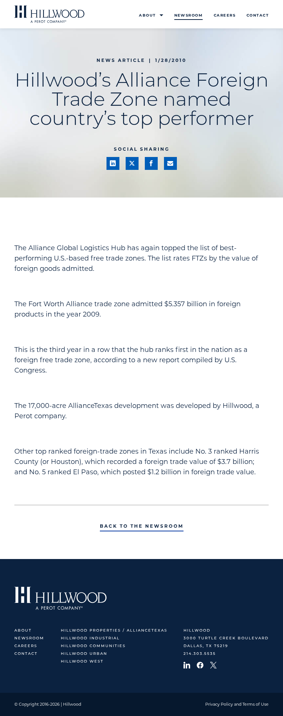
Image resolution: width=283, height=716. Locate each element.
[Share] (112, 163)
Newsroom (188, 15)
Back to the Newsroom (142, 526)
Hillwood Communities (93, 646)
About (147, 15)
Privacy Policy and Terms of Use (237, 704)
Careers (224, 15)
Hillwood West (82, 662)
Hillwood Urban (84, 654)
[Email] (170, 163)
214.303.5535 (200, 654)
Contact (258, 15)
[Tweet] (132, 163)
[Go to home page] (49, 14)
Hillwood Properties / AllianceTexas (114, 631)
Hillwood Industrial (90, 638)
